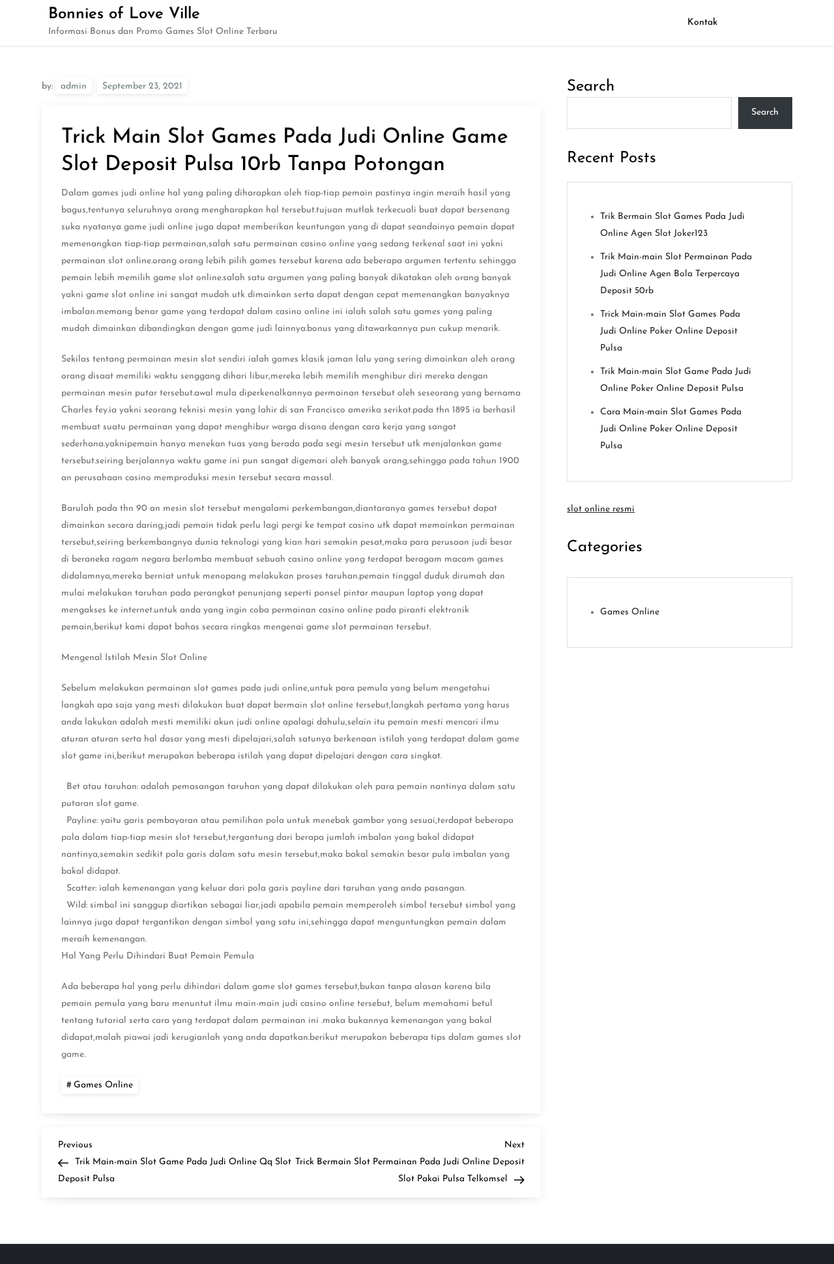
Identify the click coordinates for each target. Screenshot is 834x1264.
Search (590, 86)
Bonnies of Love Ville (124, 14)
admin (74, 86)
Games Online (103, 1085)
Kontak (702, 22)
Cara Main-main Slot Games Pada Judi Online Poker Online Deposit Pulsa (670, 429)
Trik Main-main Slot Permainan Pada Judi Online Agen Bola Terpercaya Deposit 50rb (676, 274)
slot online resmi (601, 509)
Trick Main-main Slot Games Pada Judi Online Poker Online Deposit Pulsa (670, 331)
